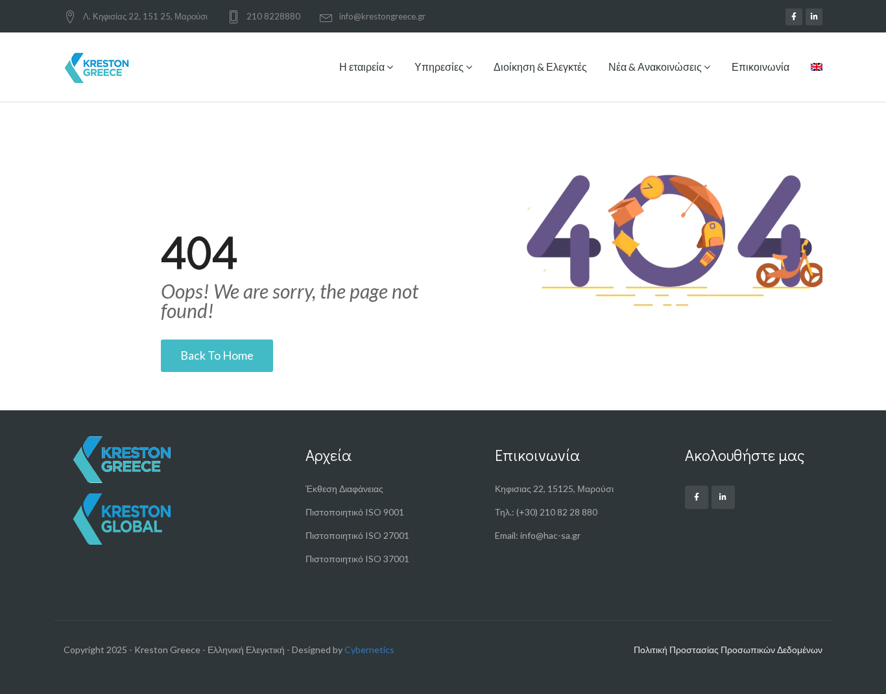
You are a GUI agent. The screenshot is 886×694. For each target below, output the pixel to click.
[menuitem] (811, 76)
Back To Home (217, 355)
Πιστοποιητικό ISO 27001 (357, 535)
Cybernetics (369, 649)
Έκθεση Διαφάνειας (344, 488)
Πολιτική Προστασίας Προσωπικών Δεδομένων (728, 649)
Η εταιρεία (363, 66)
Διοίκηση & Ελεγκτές (540, 66)
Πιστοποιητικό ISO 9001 (354, 511)
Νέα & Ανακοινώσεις (656, 66)
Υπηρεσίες (440, 66)
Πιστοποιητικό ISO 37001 (357, 558)
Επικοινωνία (760, 66)
